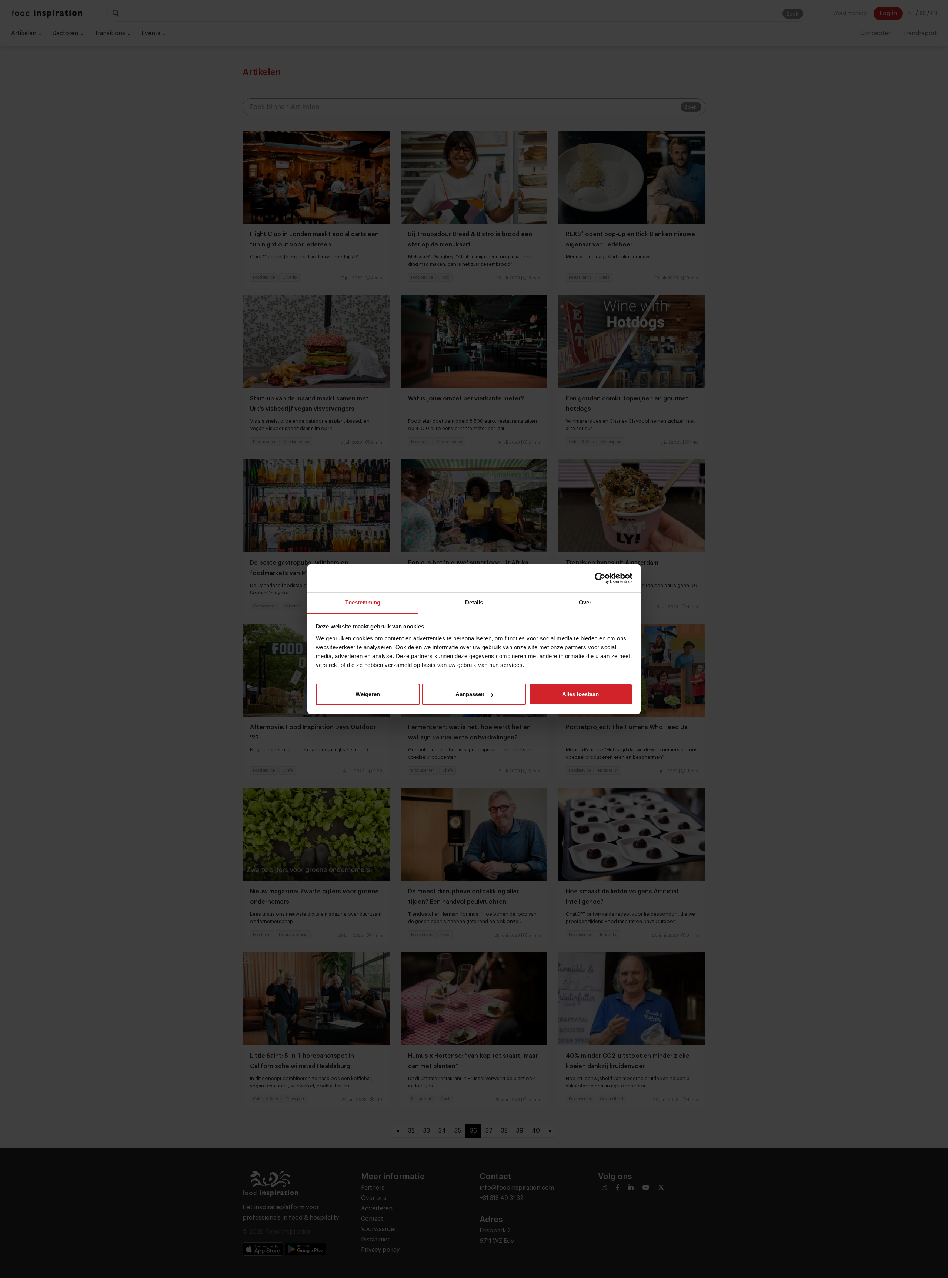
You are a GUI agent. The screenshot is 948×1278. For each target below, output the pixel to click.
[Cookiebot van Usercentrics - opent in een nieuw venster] (600, 578)
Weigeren (368, 694)
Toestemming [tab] (362, 602)
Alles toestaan (580, 694)
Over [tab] (585, 602)
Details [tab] (474, 602)
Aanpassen (469, 694)
